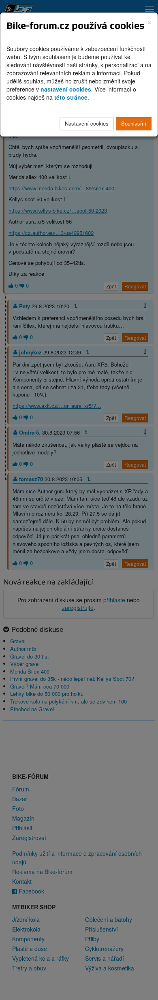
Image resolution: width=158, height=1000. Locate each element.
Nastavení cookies (87, 123)
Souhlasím (133, 123)
